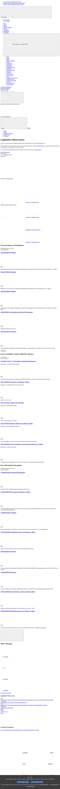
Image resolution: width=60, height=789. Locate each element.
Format (2, 249)
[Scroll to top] (12, 635)
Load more (3, 350)
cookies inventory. (31, 786)
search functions (40, 146)
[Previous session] (12, 167)
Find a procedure (4, 89)
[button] (23, 724)
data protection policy (44, 784)
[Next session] (12, 190)
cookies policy (54, 784)
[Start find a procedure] (12, 98)
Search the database (5, 152)
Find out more (38, 149)
